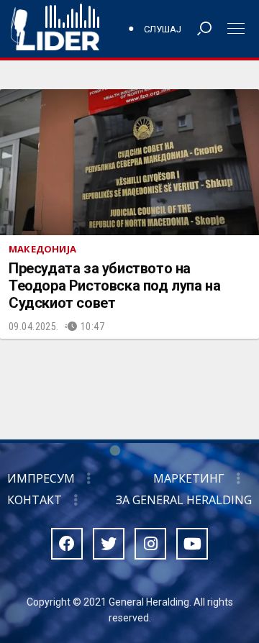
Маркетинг (188, 478)
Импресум (41, 478)
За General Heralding (184, 500)
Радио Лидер (55, 29)
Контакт (34, 500)
